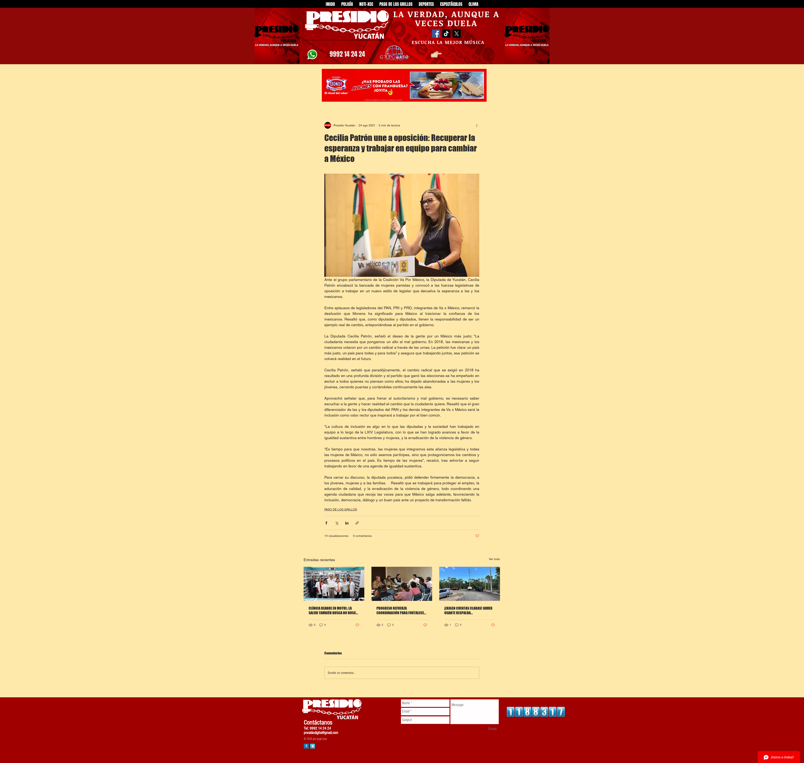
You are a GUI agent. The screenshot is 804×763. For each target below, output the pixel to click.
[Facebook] (436, 33)
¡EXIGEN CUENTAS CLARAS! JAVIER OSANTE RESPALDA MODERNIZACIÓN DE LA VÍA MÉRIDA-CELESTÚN (468, 610)
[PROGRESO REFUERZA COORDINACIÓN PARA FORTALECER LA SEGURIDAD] (401, 584)
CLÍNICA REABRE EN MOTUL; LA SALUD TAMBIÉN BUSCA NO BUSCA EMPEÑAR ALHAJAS (333, 610)
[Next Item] (479, 85)
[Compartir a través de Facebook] (326, 523)
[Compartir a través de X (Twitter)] (337, 523)
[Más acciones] (476, 125)
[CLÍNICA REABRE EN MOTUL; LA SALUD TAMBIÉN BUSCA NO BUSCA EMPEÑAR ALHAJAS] (334, 584)
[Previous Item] (329, 85)
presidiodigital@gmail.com (321, 733)
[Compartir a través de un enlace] (357, 523)
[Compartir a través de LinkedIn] (347, 523)
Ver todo (494, 559)
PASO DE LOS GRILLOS (340, 509)
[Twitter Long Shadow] (312, 746)
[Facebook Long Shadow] (306, 746)
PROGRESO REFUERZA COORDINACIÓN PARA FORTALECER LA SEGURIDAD (401, 610)
